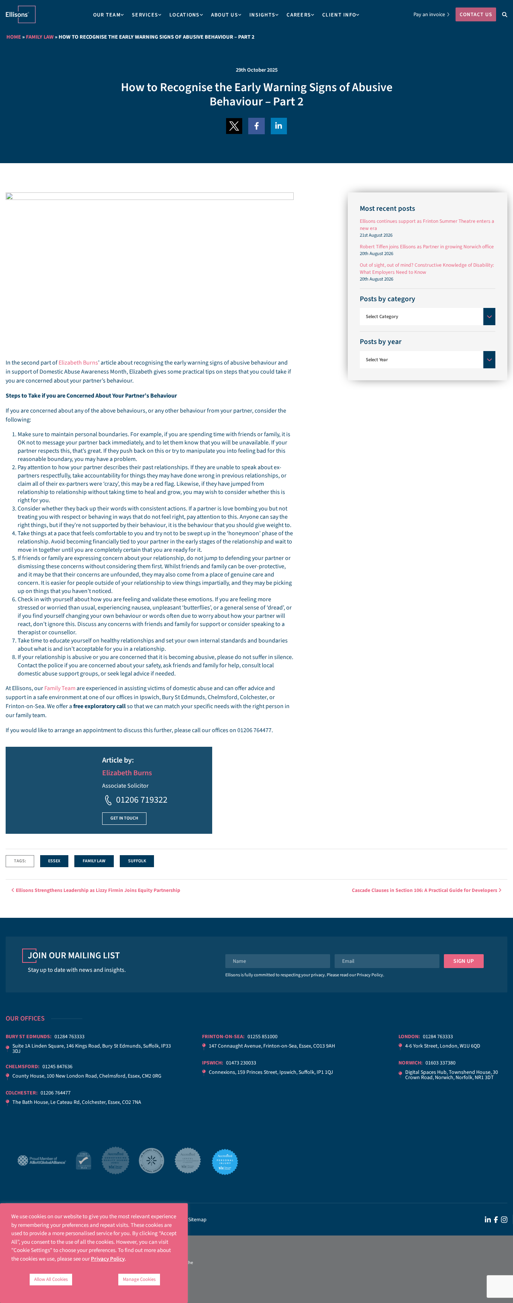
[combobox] (427, 317)
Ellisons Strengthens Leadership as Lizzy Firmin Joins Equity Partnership (97, 890)
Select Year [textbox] (377, 359)
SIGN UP (463, 961)
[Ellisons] (21, 14)
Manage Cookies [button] (139, 1279)
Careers (299, 15)
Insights (262, 15)
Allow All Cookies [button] (51, 1279)
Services (145, 15)
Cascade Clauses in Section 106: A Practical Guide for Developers (425, 890)
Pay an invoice (429, 14)
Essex (54, 861)
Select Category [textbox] (382, 316)
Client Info (339, 15)
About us (224, 15)
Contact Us (476, 14)
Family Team (59, 688)
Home (13, 37)
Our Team (107, 15)
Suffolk (137, 861)
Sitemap (197, 1219)
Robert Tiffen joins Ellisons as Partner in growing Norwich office (427, 246)
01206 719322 (141, 799)
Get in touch (124, 818)
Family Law (40, 37)
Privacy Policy (370, 975)
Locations (184, 15)
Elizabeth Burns (78, 363)
